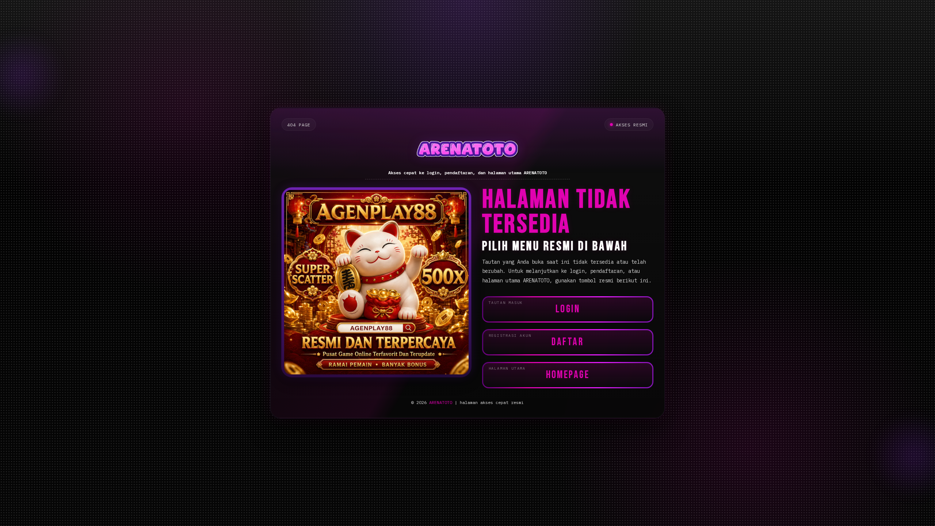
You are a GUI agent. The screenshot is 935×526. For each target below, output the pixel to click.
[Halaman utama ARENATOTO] (467, 150)
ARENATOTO (440, 402)
